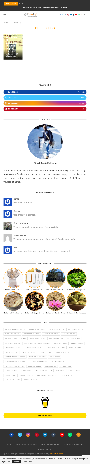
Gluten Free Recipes (29, 352)
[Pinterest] (68, 14)
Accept (17, 462)
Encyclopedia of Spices (56, 347)
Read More (27, 461)
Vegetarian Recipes (12, 379)
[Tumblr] (73, 14)
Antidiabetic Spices (75, 329)
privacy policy (45, 449)
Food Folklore (75, 347)
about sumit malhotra (32, 7)
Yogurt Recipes (30, 379)
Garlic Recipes (11, 352)
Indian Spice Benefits (37, 357)
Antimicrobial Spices (31, 334)
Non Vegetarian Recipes (14, 366)
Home (6, 23)
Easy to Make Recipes (34, 347)
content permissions (74, 444)
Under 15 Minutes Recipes (46, 375)
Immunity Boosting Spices (15, 357)
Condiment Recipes (12, 343)
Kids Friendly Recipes (39, 361)
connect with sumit (51, 7)
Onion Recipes (50, 366)
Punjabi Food (26, 370)
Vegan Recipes (66, 375)
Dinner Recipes (77, 343)
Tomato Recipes (26, 375)
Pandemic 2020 (65, 366)
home (9, 444)
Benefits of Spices (37, 338)
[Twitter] (63, 14)
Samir (16, 247)
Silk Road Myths (74, 370)
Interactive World (56, 454)
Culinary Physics (60, 343)
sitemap (64, 7)
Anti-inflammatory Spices (15, 329)
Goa (42, 352)
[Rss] (81, 14)
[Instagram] (65, 14)
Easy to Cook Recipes (13, 347)
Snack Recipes (10, 375)
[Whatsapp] (79, 14)
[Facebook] (60, 14)
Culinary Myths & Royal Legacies (37, 343)
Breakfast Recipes (56, 338)
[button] (20, 3)
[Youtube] (76, 14)
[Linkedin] (71, 14)
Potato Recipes (11, 370)
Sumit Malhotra (20, 223)
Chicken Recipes (74, 338)
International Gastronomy (15, 361)
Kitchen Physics (58, 361)
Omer (16, 199)
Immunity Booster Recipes (59, 352)
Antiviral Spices (69, 334)
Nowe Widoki (19, 235)
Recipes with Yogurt (44, 370)
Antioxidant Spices (51, 334)
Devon (16, 211)
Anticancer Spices (56, 329)
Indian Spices (55, 357)
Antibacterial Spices (37, 329)
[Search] (85, 14)
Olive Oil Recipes (34, 366)
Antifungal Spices (12, 334)
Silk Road (60, 370)
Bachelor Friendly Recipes (15, 338)
